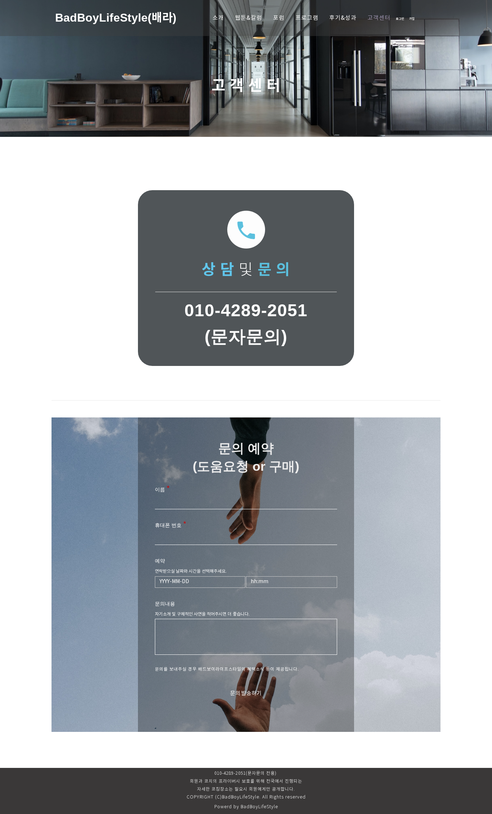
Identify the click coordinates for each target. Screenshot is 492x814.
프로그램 (306, 18)
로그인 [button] (400, 19)
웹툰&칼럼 (248, 18)
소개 (218, 18)
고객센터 (378, 18)
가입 (412, 19)
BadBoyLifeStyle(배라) (115, 17)
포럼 (279, 18)
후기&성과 (343, 18)
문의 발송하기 (245, 693)
